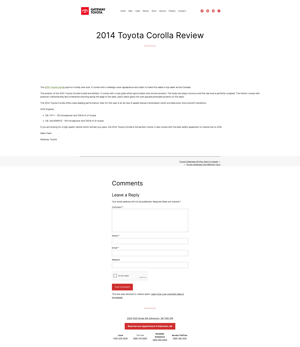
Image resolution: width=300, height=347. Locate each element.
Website (116, 260)
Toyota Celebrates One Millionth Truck (203, 164)
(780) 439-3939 (120, 338)
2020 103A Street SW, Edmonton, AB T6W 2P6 (150, 318)
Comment (117, 207)
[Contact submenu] (186, 11)
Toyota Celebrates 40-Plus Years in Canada (198, 161)
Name (115, 235)
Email (115, 248)
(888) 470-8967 (140, 338)
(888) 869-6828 (160, 340)
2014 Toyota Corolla (55, 87)
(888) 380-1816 (180, 338)
